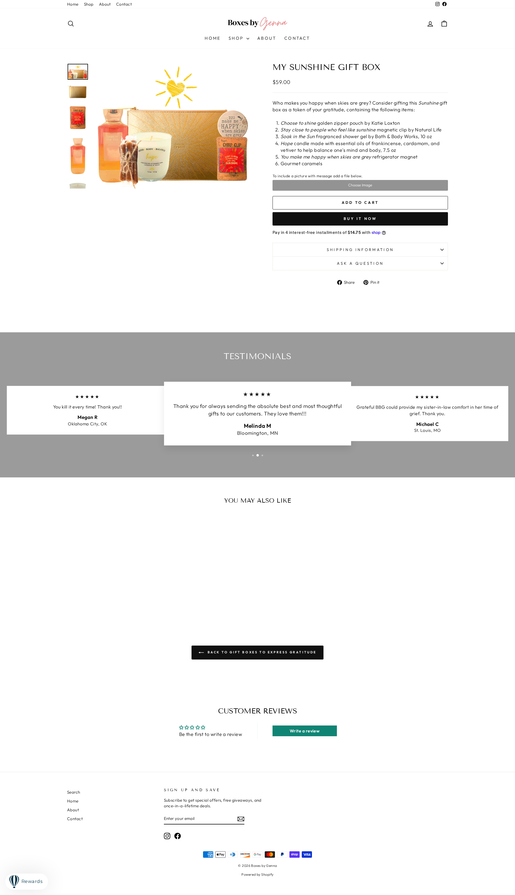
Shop (89, 4)
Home (73, 4)
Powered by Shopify (257, 874)
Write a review (304, 731)
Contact (124, 4)
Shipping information (360, 249)
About (105, 4)
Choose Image (360, 185)
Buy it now (360, 218)
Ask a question (360, 263)
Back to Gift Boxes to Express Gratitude (261, 652)
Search (73, 792)
